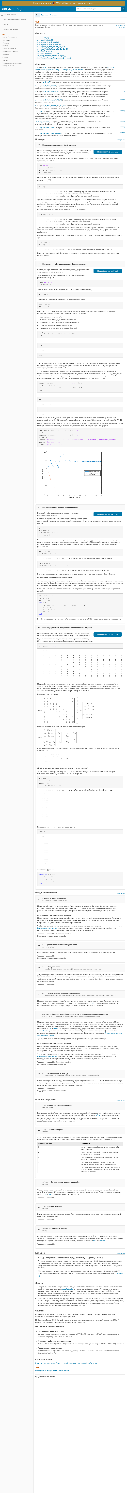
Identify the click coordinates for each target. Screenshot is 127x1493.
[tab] (80, 145)
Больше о (5, 54)
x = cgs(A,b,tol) (45, 40)
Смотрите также (8, 66)
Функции (53, 15)
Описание (6, 43)
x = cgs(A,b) (43, 38)
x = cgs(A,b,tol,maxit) (48, 42)
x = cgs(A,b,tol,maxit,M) (49, 44)
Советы (5, 57)
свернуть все (121, 140)
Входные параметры (9, 49)
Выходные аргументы (10, 51)
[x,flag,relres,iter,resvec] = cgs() (56, 58)
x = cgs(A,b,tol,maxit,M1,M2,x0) (52, 49)
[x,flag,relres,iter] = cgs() (52, 56)
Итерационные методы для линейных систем (52, 1371)
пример (122, 91)
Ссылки (5, 60)
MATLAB (6, 24)
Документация (13, 9)
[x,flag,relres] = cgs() (50, 53)
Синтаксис (6, 40)
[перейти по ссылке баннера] (63, 3)
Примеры (5, 46)
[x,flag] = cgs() (46, 51)
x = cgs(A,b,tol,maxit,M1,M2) (51, 47)
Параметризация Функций (47, 928)
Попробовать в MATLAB (107, 152)
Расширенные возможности (12, 63)
